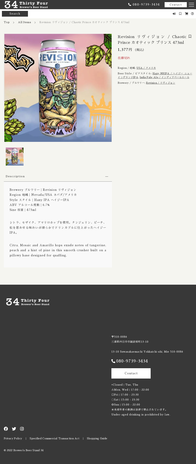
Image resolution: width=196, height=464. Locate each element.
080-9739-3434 (146, 4)
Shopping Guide (97, 438)
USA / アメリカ (146, 68)
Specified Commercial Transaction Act (54, 438)
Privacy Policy (13, 438)
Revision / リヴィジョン (160, 83)
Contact (176, 4)
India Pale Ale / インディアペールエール (164, 77)
